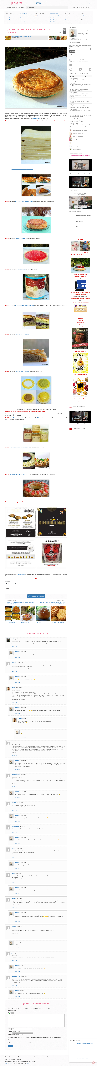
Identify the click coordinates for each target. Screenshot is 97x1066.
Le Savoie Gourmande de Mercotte (80, 130)
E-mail (10, 1031)
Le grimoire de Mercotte (78, 139)
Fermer (95, 1040)
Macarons (39, 15)
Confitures (37, 20)
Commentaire (12, 1010)
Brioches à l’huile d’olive (58, 622)
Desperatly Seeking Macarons (79, 406)
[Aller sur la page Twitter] (84, 7)
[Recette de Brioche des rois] (52, 38)
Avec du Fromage (24, 21)
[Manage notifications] (93, 1062)
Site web (10, 1034)
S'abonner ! (72, 51)
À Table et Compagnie (74, 433)
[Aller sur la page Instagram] (82, 7)
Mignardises (37, 22)
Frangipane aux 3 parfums (22, 371)
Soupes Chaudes (24, 13)
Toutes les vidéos (83, 22)
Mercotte (15, 3)
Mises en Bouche (9, 15)
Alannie (14, 898)
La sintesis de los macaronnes (79, 428)
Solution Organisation (77, 146)
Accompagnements (24, 19)
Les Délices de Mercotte (78, 133)
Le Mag (62, 3)
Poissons (22, 15)
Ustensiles (82, 17)
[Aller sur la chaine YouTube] (86, 7)
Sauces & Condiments (69, 22)
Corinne (14, 926)
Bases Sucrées (68, 15)
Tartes (54, 17)
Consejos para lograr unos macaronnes (81, 429)
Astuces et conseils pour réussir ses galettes (12, 623)
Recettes (30, 3)
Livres (55, 3)
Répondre (14, 646)
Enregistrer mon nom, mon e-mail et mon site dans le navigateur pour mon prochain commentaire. (35, 1037)
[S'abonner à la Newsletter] (91, 7)
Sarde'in (14, 687)
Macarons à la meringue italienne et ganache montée (80, 156)
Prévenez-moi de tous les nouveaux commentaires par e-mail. (25, 1040)
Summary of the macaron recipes (80, 408)
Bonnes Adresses (77, 3)
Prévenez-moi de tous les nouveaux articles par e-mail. (23, 1042)
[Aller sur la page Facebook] (80, 7)
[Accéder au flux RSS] (88, 7)
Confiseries (37, 18)
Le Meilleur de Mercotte (78, 136)
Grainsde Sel (59, 31)
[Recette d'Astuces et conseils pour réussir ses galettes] (8, 38)
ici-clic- (80, 300)
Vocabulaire (82, 15)
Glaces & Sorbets (53, 21)
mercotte (17, 651)
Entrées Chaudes (9, 19)
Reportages (48, 3)
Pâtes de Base (68, 19)
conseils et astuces (44, 120)
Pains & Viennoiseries (54, 19)
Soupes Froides (9, 22)
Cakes (51, 17)
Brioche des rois (25, 622)
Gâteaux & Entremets (54, 15)
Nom (9, 1028)
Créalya (27, 1063)
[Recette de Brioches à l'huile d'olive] (64, 38)
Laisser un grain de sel (37, 596)
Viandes (22, 17)
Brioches (39, 622)
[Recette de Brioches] (58, 38)
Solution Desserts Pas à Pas (78, 143)
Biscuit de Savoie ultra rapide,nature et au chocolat (80, 194)
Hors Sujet (88, 3)
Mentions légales (9, 1063)
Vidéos (68, 3)
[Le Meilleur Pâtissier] (39, 3)
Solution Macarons (77, 149)
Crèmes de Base (68, 17)
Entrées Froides (9, 17)
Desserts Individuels (54, 13)
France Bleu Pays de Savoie (81, 296)
